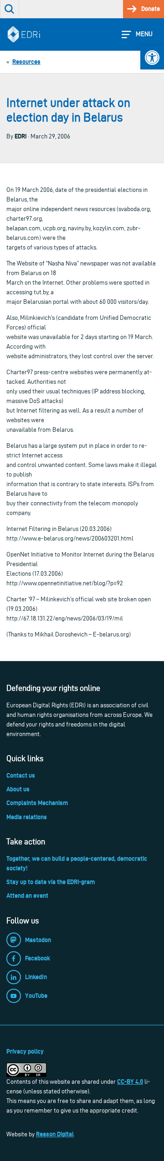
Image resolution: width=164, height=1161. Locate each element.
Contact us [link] (20, 775)
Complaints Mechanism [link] (37, 802)
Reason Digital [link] (55, 1134)
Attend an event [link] (27, 895)
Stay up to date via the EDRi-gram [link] (50, 881)
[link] (152, 57)
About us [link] (18, 789)
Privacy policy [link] (25, 1051)
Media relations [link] (26, 817)
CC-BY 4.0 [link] (130, 1081)
